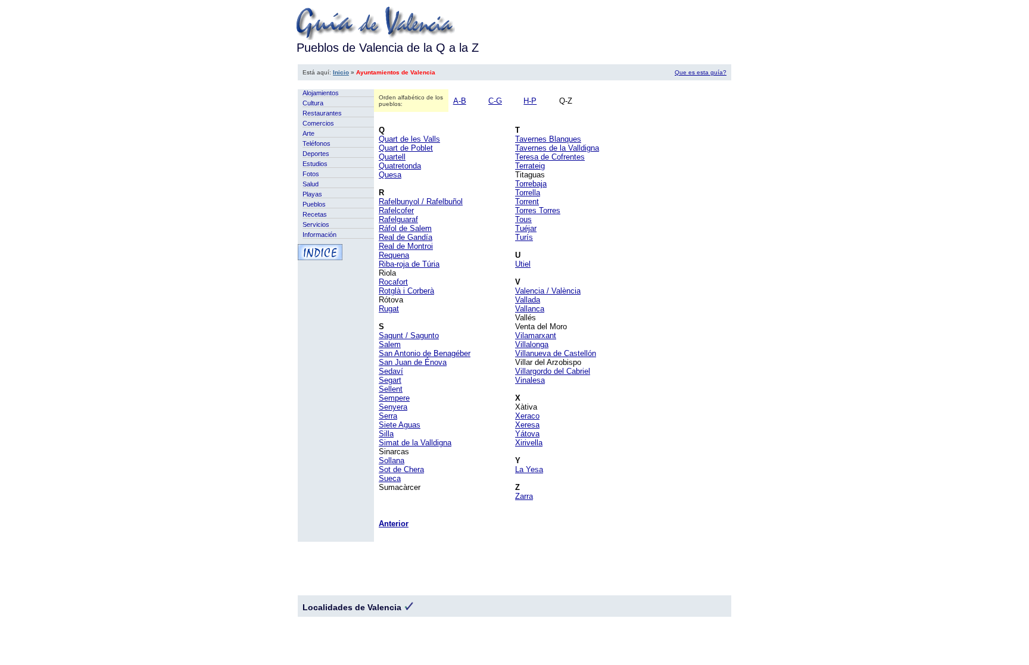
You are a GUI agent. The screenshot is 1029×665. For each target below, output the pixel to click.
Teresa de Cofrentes (550, 156)
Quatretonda (400, 165)
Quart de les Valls (409, 139)
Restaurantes (322, 113)
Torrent (527, 201)
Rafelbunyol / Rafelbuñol (421, 201)
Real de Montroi (406, 246)
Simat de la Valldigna (415, 442)
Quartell (392, 156)
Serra (388, 415)
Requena (394, 255)
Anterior (394, 523)
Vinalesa (530, 380)
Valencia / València (548, 290)
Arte (308, 133)
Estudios (315, 163)
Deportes (316, 153)
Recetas (315, 214)
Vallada (527, 299)
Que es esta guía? (700, 72)
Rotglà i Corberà (406, 290)
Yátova (527, 433)
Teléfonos (316, 143)
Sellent (391, 389)
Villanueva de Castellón (555, 353)
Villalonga (531, 344)
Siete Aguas (399, 424)
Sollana (391, 460)
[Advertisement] (514, 84)
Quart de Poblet (406, 147)
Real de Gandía (405, 237)
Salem (390, 344)
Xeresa (527, 424)
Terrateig (530, 165)
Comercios (318, 123)
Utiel (523, 264)
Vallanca (529, 308)
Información (319, 234)
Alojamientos (321, 92)
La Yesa (529, 469)
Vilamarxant (535, 335)
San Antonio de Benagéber (424, 353)
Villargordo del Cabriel (552, 371)
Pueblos (314, 204)
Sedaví (391, 371)
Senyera (393, 406)
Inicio (341, 72)
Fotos (311, 173)
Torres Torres (537, 210)
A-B (459, 100)
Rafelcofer (396, 210)
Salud (311, 184)
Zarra (524, 496)
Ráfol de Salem (405, 228)
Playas (312, 194)
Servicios (316, 224)
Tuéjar (526, 228)
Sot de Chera (401, 469)
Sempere (394, 398)
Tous (523, 219)
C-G (495, 100)
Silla (386, 433)
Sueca (390, 478)
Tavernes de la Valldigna (557, 147)
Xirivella (528, 442)
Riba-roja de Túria (409, 264)
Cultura (313, 103)
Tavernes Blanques (548, 139)
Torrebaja (531, 183)
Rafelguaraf (398, 219)
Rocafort (393, 281)
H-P (530, 100)
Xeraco (527, 415)
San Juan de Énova (413, 362)
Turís (524, 237)
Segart (390, 380)
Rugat (389, 308)
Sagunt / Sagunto (409, 335)
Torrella (527, 192)
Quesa (390, 174)
